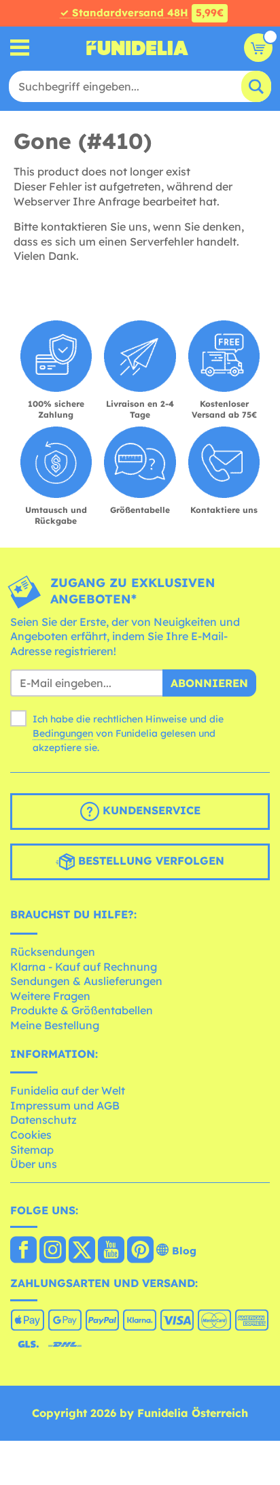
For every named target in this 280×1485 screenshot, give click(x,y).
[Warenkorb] (258, 47)
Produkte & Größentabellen (81, 1010)
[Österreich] (23, 1251)
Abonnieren (209, 683)
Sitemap (32, 1149)
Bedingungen (63, 733)
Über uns (33, 1164)
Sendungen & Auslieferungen (86, 981)
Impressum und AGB (65, 1105)
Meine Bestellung (54, 1025)
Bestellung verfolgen (149, 861)
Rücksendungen (52, 951)
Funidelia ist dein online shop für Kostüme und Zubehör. (137, 47)
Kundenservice (149, 811)
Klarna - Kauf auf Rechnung (83, 966)
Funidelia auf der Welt (67, 1090)
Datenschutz (43, 1120)
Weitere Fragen (50, 996)
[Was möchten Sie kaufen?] (20, 48)
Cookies (31, 1134)
